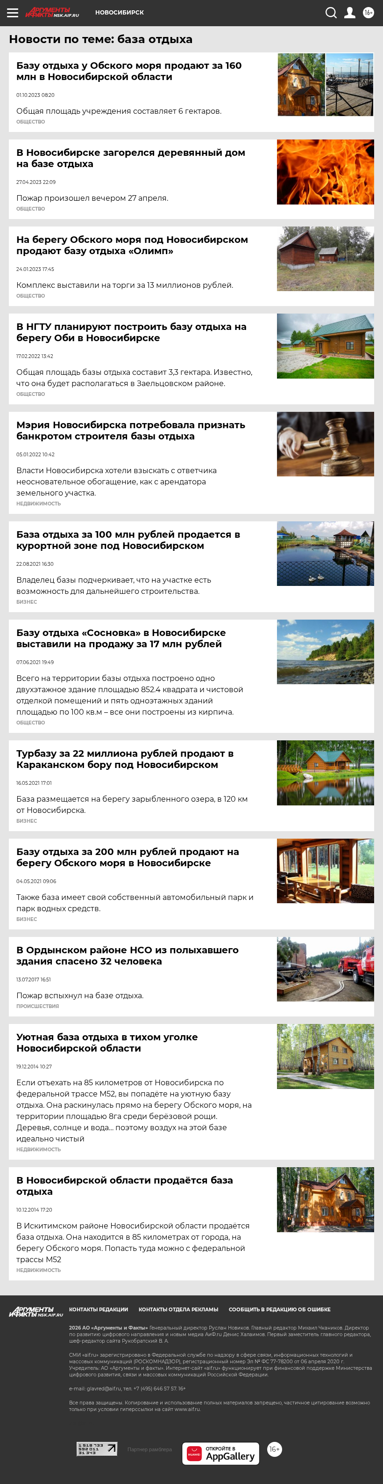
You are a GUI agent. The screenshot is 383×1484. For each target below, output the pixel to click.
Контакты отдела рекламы (178, 1310)
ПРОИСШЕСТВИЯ (37, 1006)
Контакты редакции (98, 1310)
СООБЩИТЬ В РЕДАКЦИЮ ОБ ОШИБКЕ (280, 1310)
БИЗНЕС (26, 602)
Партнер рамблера (150, 1449)
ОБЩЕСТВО (30, 122)
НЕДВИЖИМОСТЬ (38, 504)
